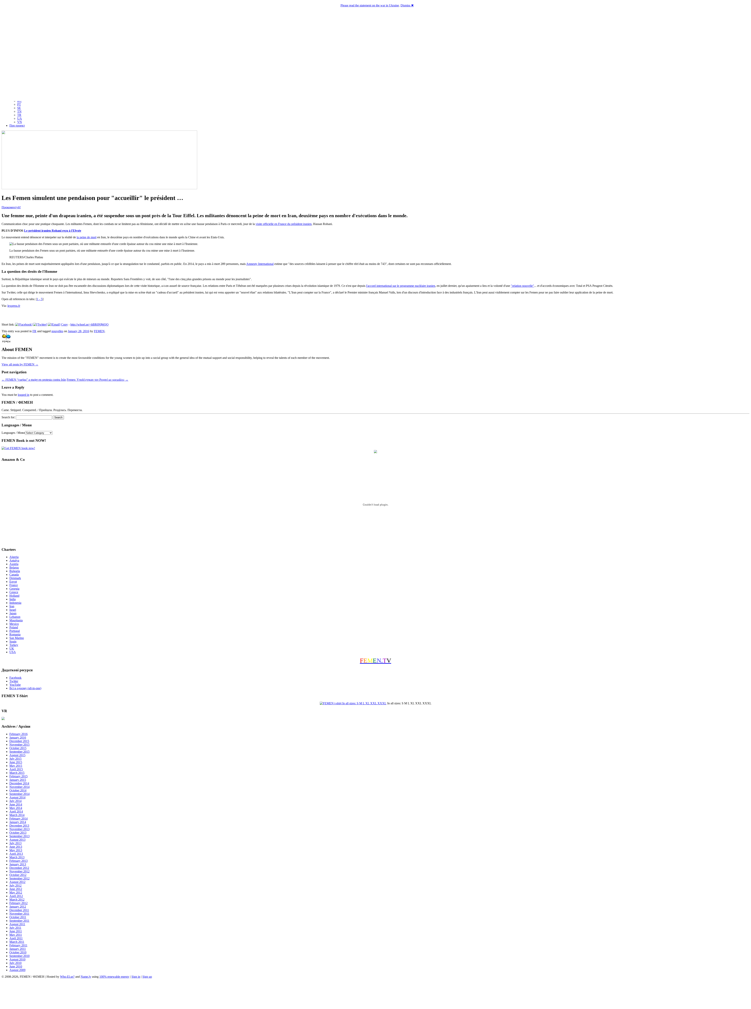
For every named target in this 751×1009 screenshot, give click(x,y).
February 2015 (18, 776)
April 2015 (16, 769)
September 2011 (19, 920)
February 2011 (18, 945)
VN (19, 122)
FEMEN (99, 331)
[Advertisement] (375, 994)
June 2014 (15, 804)
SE (19, 108)
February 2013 (18, 860)
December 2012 (19, 867)
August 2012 (17, 882)
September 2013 (19, 836)
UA (19, 118)
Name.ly (86, 976)
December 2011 (19, 910)
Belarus (14, 567)
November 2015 (19, 744)
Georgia (14, 588)
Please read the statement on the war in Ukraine (369, 5)
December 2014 (19, 783)
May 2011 (15, 934)
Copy (64, 324)
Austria (13, 564)
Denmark (15, 578)
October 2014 (17, 790)
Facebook (15, 677)
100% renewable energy (114, 976)
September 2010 (19, 956)
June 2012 (15, 889)
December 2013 (19, 825)
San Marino (16, 638)
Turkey (13, 645)
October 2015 (17, 748)
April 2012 (16, 896)
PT (19, 104)
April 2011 (16, 938)
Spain (12, 641)
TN (19, 111)
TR (19, 115)
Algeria (14, 557)
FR (34, 331)
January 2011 (17, 948)
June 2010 (15, 966)
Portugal (14, 631)
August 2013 (17, 839)
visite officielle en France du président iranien (284, 224)
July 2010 (15, 963)
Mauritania (16, 620)
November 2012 (19, 871)
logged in (23, 394)
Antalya (14, 560)
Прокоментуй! (11, 207)
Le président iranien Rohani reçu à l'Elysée (52, 230)
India (12, 599)
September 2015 (19, 751)
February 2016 (18, 734)
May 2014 (15, 808)
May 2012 (15, 892)
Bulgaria (14, 571)
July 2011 (15, 927)
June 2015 (15, 762)
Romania (15, 634)
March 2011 (16, 941)
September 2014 (19, 794)
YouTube (15, 684)
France (13, 585)
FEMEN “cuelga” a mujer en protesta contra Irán (34, 379)
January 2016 (17, 737)
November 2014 (19, 786)
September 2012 (19, 878)
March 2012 (16, 899)
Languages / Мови (13, 432)
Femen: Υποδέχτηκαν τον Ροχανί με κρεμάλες (97, 379)
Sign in (135, 976)
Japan (12, 613)
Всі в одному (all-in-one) (25, 688)
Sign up (147, 976)
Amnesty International (260, 264)
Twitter (13, 681)
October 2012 (17, 875)
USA (12, 652)
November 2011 (19, 913)
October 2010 (17, 952)
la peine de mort (86, 237)
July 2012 (15, 885)
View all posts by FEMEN (20, 364)
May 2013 (15, 850)
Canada (14, 574)
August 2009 (17, 970)
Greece (13, 592)
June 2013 (15, 846)
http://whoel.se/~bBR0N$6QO (89, 324)
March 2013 (16, 857)
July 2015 (15, 758)
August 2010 (17, 959)
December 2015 (19, 741)
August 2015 (17, 755)
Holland (14, 595)
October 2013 (17, 832)
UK (11, 648)
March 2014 (16, 815)
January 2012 (17, 906)
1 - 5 (39, 299)
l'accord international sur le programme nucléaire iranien (400, 285)
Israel (12, 609)
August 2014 (17, 797)
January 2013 (17, 864)
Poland (13, 627)
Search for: (8, 417)
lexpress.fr (13, 305)
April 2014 (16, 811)
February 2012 (18, 903)
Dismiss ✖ (407, 5)
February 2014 (18, 818)
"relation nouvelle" (522, 285)
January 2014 (17, 822)
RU (19, 101)
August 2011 (17, 924)
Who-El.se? (67, 976)
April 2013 (16, 853)
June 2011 (15, 931)
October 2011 (17, 917)
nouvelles (57, 331)
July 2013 (15, 843)
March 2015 (16, 772)
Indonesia (15, 602)
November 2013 (19, 829)
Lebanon (14, 616)
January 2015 (17, 779)
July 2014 (15, 801)
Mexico (14, 624)
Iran (11, 606)
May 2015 (15, 765)
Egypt (13, 581)
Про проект (17, 125)
